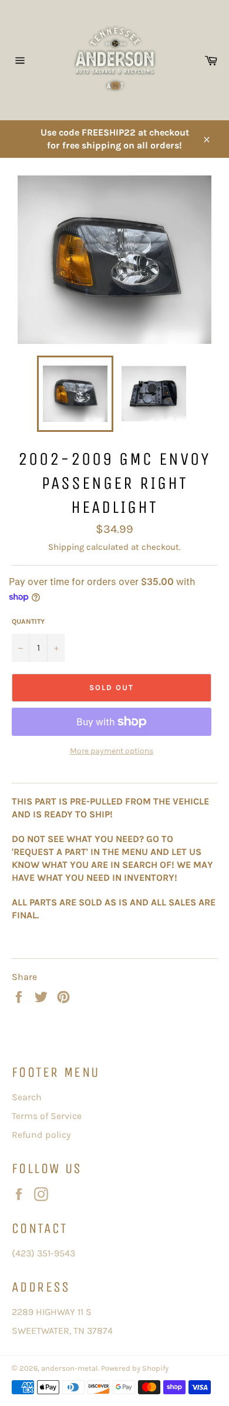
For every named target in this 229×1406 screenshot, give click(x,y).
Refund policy (41, 1134)
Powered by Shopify (135, 1368)
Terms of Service (47, 1115)
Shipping (66, 547)
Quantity (28, 621)
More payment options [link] (111, 751)
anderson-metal (69, 1368)
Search (27, 1097)
